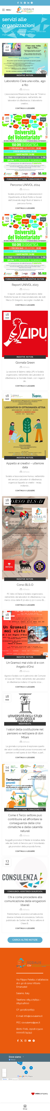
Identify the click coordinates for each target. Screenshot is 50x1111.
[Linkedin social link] (28, 3)
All (12, 31)
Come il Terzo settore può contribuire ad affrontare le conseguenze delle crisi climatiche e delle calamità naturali (25, 823)
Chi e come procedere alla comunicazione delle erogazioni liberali (25, 901)
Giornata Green (25, 362)
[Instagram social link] (25, 1041)
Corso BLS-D (25, 584)
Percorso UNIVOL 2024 (25, 185)
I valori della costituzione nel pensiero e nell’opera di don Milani (25, 733)
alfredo (26, 90)
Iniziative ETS (25, 724)
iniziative (21, 75)
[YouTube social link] (29, 1041)
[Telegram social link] (32, 3)
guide (24, 279)
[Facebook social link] (18, 3)
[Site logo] (25, 10)
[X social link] (21, 3)
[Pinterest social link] (25, 3)
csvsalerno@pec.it (31, 1022)
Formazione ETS (35, 179)
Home (5, 31)
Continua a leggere (25, 108)
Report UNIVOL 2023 (25, 284)
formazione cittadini (17, 179)
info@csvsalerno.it (33, 1016)
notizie (29, 75)
